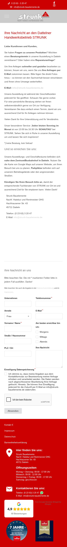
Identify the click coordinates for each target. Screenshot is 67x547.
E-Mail (39, 311)
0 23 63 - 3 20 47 (19, 3)
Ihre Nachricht (42, 347)
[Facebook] (54, 3)
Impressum (8, 292)
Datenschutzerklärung (45, 288)
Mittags (43, 337)
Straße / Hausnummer (14, 336)
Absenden (13, 411)
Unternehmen (10, 298)
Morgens (44, 332)
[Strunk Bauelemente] (33, 16)
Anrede (7, 311)
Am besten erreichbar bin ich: (48, 325)
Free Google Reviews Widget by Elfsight (48, 503)
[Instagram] (54, 5)
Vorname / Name (12, 323)
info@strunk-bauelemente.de (27, 7)
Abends (43, 341)
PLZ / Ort (8, 348)
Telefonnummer (43, 298)
